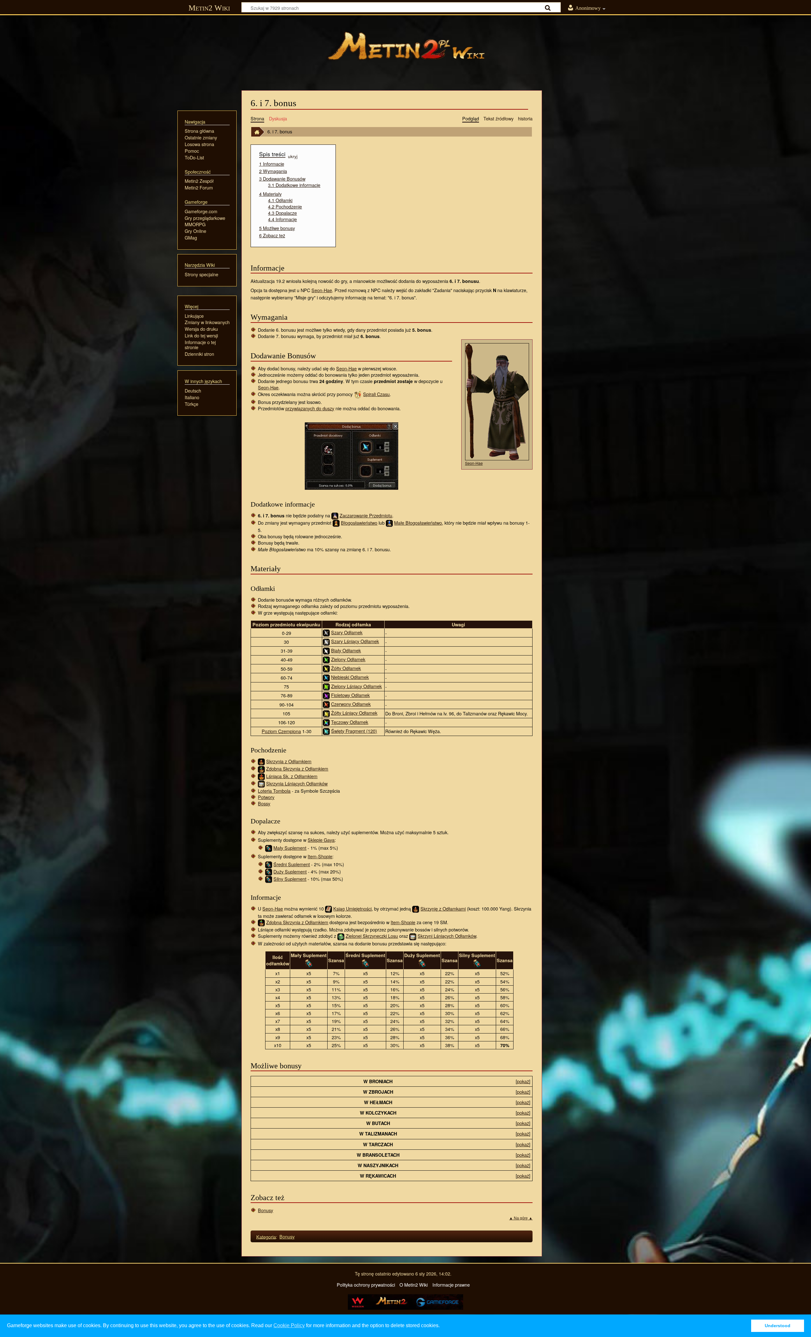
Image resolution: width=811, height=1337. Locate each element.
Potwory (266, 797)
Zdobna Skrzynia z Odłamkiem (297, 768)
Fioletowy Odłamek (350, 695)
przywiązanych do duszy (309, 408)
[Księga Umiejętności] (328, 908)
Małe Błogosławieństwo (418, 522)
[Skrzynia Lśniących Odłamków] (261, 783)
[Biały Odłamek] (326, 650)
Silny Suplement (289, 878)
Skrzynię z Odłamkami (443, 908)
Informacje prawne (451, 1284)
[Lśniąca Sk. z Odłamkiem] (261, 776)
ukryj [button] (292, 156)
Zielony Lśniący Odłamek (356, 686)
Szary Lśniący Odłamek (355, 641)
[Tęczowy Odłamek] (326, 722)
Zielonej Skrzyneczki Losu (372, 935)
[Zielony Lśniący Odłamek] (326, 686)
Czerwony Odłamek (351, 703)
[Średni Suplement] (268, 864)
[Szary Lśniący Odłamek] (326, 641)
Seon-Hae (321, 290)
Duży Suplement (290, 871)
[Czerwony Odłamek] (326, 703)
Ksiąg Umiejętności (352, 908)
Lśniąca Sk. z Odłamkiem (291, 776)
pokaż (523, 1081)
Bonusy (265, 1210)
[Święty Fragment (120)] (326, 730)
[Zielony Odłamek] (326, 659)
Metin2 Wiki (209, 7)
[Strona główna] (405, 49)
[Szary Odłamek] (326, 632)
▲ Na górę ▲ (521, 1218)
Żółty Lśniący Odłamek (354, 712)
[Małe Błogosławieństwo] (389, 522)
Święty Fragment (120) (354, 730)
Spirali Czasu (376, 394)
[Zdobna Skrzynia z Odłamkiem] (261, 768)
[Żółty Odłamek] (326, 668)
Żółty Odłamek (346, 668)
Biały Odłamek (346, 650)
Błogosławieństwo (359, 522)
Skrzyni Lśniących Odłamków (447, 935)
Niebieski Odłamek (350, 677)
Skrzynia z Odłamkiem (288, 761)
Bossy (264, 803)
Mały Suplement (289, 847)
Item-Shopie (320, 856)
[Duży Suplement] (268, 871)
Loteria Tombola (274, 790)
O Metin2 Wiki (413, 1284)
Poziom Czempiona (281, 731)
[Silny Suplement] (268, 878)
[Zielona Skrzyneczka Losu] (340, 935)
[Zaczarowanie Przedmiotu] (334, 515)
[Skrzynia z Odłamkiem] (261, 761)
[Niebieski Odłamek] (326, 677)
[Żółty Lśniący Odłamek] (326, 713)
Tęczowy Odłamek (349, 722)
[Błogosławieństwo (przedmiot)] (336, 522)
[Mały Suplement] (268, 847)
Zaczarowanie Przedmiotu (366, 515)
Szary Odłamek (346, 632)
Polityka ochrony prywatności (366, 1284)
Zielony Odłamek (348, 659)
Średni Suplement (291, 864)
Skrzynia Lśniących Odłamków (297, 783)
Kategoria (266, 1236)
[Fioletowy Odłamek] (326, 695)
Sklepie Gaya (321, 839)
